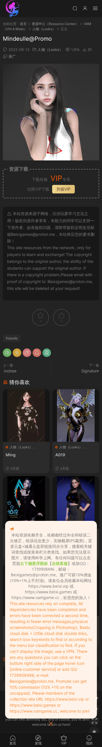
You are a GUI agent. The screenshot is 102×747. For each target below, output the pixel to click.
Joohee (9, 370)
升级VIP (63, 189)
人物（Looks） (50, 49)
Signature (90, 370)
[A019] (75, 415)
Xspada (12, 338)
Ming (11, 454)
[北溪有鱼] (12, 8)
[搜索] (74, 8)
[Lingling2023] (26, 502)
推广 (12, 56)
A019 (60, 454)
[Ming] (26, 415)
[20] (75, 502)
